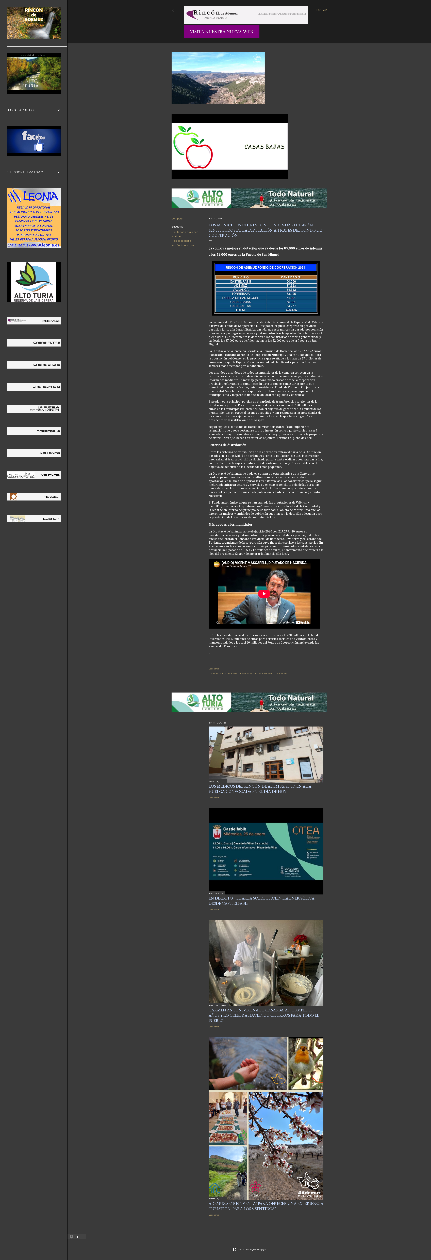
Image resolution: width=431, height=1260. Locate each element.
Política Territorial (181, 240)
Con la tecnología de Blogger (252, 1249)
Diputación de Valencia (185, 232)
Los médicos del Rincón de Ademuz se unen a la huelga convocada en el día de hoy (260, 789)
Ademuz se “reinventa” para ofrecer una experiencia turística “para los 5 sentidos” (266, 1206)
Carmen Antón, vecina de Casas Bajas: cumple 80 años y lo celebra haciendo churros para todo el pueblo (264, 1015)
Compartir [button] (177, 218)
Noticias (176, 236)
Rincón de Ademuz (183, 245)
